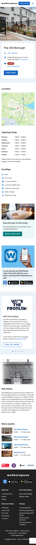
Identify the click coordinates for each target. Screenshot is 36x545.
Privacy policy (24, 531)
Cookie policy (12, 533)
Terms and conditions (11, 531)
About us (5, 490)
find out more (13, 345)
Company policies (25, 508)
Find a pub (24, 3)
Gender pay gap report (26, 510)
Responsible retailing (25, 494)
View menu (11, 73)
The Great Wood (21, 445)
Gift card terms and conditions (25, 523)
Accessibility (22, 533)
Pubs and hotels (8, 504)
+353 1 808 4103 (12, 53)
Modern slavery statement (24, 519)
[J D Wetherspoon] (9, 3)
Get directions (23, 59)
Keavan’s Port (19, 452)
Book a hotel (6, 510)
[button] (12, 351)
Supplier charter (24, 496)
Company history (7, 494)
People (4, 499)
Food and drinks (25, 490)
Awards (4, 496)
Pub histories (5, 516)
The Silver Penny (21, 429)
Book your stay (12, 234)
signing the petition (20, 339)
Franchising (5, 508)
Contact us (5, 518)
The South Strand (21, 437)
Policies (22, 504)
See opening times (13, 66)
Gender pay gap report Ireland (26, 514)
